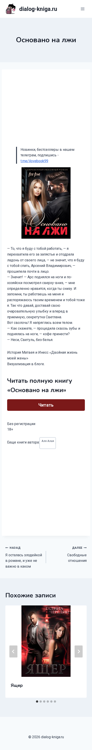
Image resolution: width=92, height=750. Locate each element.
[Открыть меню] (82, 8)
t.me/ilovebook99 (34, 161)
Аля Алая (48, 441)
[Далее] (79, 651)
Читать (46, 405)
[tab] (37, 701)
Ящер (17, 685)
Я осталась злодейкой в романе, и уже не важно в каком (23, 557)
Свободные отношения (77, 554)
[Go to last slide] (13, 651)
